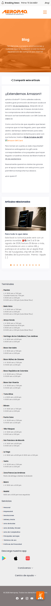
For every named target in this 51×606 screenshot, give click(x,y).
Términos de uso (10, 540)
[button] (11, 265)
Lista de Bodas (9, 523)
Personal (7, 507)
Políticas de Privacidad (13, 544)
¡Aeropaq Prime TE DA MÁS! (21, 2)
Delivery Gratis (9, 519)
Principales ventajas (11, 536)
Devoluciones (9, 515)
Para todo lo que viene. (16, 234)
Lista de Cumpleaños (12, 532)
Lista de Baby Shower (12, 528)
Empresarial (8, 511)
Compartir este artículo (26, 80)
